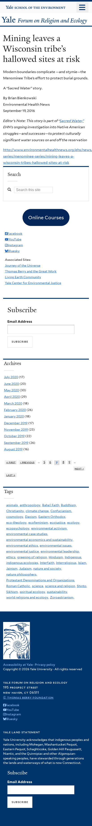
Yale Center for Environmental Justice (33, 283)
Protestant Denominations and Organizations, (40, 580)
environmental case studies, (27, 534)
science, (38, 586)
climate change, (37, 511)
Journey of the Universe (22, 265)
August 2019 (13, 449)
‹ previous (27, 462)
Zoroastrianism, (62, 597)
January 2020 (14, 416)
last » (10, 475)
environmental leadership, (60, 551)
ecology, (73, 522)
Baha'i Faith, (51, 505)
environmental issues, (56, 545)
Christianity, (15, 511)
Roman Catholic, (18, 586)
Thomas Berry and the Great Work (30, 271)
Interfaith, (47, 563)
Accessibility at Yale (18, 664)
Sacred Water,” (72, 121)
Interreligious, (66, 563)
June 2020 (11, 384)
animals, (12, 505)
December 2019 (15, 423)
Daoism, (31, 516)
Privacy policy (45, 664)
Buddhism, (69, 505)
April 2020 (12, 396)
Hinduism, (56, 557)
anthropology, (30, 505)
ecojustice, (58, 522)
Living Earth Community (23, 277)
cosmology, (15, 516)
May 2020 (11, 390)
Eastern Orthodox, (52, 516)
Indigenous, (73, 557)
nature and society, (47, 568)
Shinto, (82, 586)
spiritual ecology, (33, 592)
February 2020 (15, 410)
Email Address (19, 321)
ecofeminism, (38, 522)
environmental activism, (49, 528)
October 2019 (14, 436)
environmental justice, (23, 551)
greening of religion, (32, 557)
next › (79, 468)
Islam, (82, 563)
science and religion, (60, 586)
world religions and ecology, (27, 597)
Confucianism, (61, 511)
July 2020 (11, 377)
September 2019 (16, 443)
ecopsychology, (18, 528)
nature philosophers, (21, 574)
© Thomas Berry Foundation (28, 697)
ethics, (11, 557)
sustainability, (57, 592)
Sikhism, (12, 592)
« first (11, 462)
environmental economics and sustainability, (39, 540)
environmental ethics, (22, 545)
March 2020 (13, 403)
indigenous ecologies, (22, 563)
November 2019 (16, 429)
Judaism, (25, 568)
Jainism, (12, 568)
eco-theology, (16, 522)
